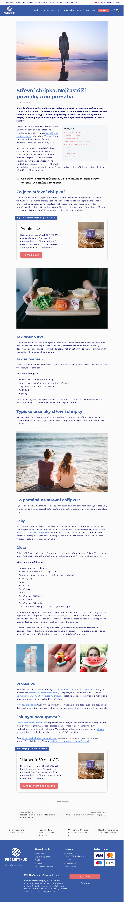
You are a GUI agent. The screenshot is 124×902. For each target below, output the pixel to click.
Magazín (65, 802)
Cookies (38, 860)
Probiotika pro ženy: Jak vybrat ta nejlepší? (85, 815)
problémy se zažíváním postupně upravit (69, 741)
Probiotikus (30, 228)
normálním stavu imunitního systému (34, 696)
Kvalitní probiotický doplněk (30, 723)
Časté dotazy (70, 866)
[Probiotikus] (91, 247)
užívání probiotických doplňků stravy (39, 738)
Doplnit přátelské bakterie (39, 785)
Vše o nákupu (106, 2)
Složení (67, 859)
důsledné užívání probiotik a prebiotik (76, 689)
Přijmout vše (84, 876)
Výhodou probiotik (25, 705)
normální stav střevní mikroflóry (43, 693)
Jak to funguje (70, 863)
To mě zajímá (31, 254)
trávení (58, 696)
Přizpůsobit (85, 883)
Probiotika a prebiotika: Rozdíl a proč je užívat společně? (37, 816)
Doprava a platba (42, 857)
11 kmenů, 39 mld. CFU (40, 759)
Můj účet (116, 2)
